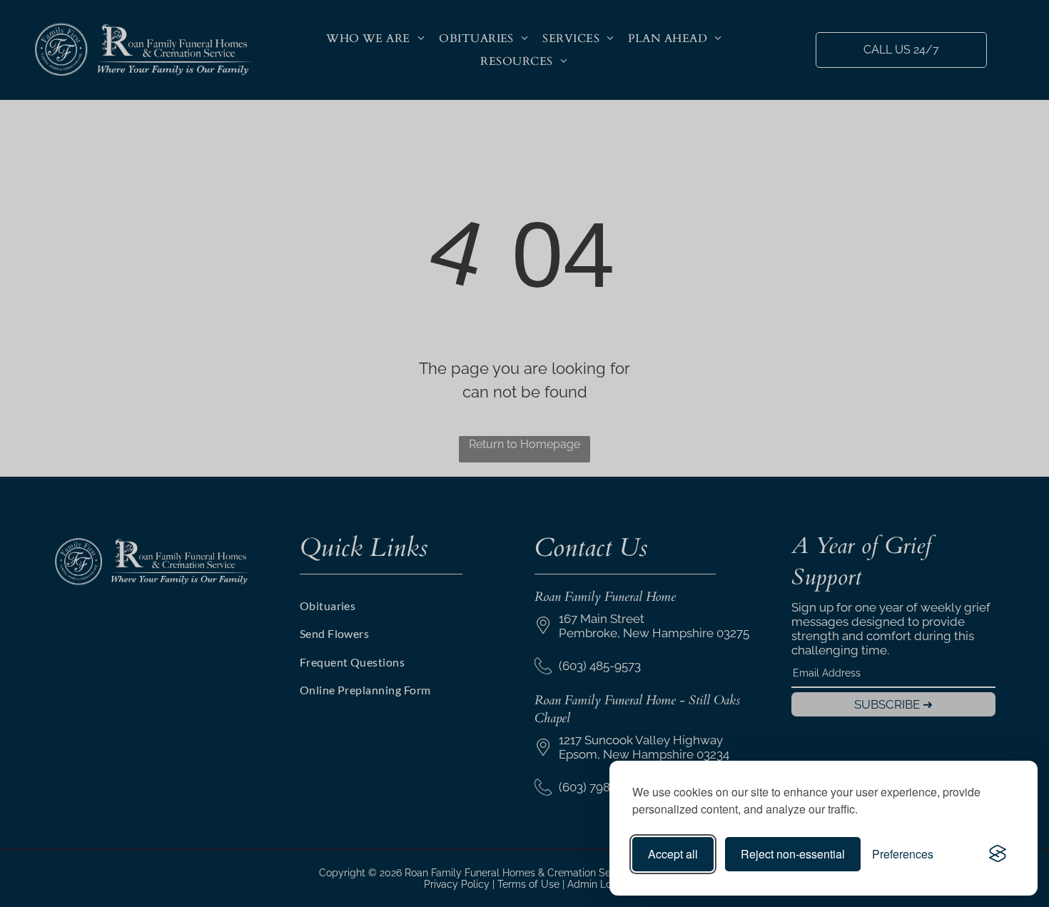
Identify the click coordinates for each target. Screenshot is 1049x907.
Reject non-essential (793, 854)
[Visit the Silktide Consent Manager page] (997, 854)
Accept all (673, 854)
